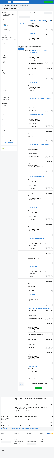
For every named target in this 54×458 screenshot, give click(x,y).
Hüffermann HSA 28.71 (32, 294)
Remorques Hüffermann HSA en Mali (7, 428)
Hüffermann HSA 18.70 (32, 266)
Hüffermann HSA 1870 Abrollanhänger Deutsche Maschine (39, 98)
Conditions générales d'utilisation (19, 436)
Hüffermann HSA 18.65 (32, 160)
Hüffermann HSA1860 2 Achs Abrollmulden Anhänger (38, 144)
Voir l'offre (39, 387)
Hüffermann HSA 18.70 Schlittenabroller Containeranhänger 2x (40, 308)
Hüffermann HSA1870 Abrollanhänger (5, 419)
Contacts (2, 439)
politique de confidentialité (34, 50)
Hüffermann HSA (31, 33)
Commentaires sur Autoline (18, 441)
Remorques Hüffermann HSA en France (33, 428)
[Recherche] (14, 2)
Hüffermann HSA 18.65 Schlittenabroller (36, 176)
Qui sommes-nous (4, 436)
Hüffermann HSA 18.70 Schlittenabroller (36, 66)
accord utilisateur (44, 50)
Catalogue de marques (18, 443)
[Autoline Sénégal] (4, 2)
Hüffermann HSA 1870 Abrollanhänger (35, 114)
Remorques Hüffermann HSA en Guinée (20, 428)
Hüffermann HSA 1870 (32, 52)
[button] (49, 30)
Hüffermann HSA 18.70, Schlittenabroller (36, 238)
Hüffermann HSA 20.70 (32, 82)
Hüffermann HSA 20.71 (5, 413)
